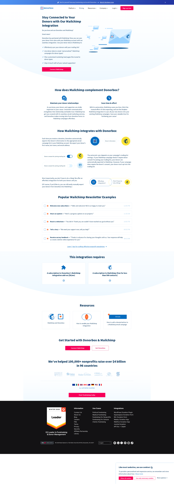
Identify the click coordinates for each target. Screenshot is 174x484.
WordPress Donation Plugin (123, 412)
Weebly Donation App (121, 419)
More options (161, 478)
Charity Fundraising (99, 422)
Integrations (119, 408)
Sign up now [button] (127, 8)
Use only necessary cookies (144, 478)
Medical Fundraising (99, 415)
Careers (76, 419)
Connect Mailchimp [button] (56, 69)
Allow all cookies (126, 478)
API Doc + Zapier (120, 426)
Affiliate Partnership (81, 431)
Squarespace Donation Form (123, 415)
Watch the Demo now (107, 2)
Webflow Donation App (122, 422)
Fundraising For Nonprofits (102, 417)
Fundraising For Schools (101, 419)
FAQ (75, 422)
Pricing (81, 8)
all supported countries (87, 388)
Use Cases (97, 408)
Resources (91, 8)
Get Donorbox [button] (100, 348)
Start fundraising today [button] (87, 395)
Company (103, 8)
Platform (71, 8)
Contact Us (78, 412)
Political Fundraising (99, 412)
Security (77, 429)
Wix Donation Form (120, 417)
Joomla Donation (120, 424)
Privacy (76, 426)
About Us (77, 415)
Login (114, 8)
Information (78, 408)
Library (76, 434)
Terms (76, 424)
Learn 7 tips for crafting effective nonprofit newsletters (86, 246)
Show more (139, 474)
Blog (75, 417)
